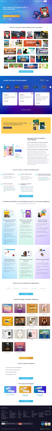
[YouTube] (49, 408)
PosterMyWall (8, 176)
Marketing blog (25, 415)
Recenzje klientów (3, 418)
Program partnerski (3, 415)
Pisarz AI (13, 230)
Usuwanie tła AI (39, 270)
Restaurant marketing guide (26, 416)
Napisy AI (44, 273)
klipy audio (46, 178)
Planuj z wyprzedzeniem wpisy (9, 239)
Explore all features (12, 417)
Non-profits (19, 417)
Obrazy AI (33, 416)
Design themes (12, 415)
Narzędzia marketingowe (13, 416)
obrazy (45, 177)
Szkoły (19, 416)
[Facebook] (42, 408)
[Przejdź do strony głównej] (3, 1)
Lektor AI (40, 273)
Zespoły (19, 415)
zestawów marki (43, 179)
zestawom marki (41, 236)
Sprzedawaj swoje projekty (4, 417)
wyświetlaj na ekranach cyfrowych (27, 191)
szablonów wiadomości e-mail (25, 227)
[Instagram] (45, 408)
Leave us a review (3, 416)
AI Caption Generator (41, 416)
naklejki (42, 178)
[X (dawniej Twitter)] (47, 408)
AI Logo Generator (41, 415)
